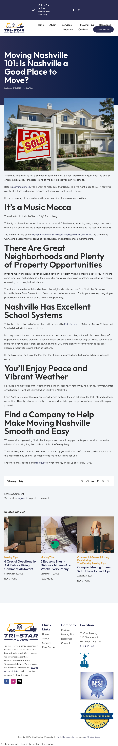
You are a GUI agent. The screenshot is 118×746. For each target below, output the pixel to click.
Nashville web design (66, 737)
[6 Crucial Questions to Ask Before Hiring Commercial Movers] (22, 518)
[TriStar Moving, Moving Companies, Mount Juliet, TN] (84, 661)
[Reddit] (87, 481)
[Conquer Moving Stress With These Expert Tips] (95, 518)
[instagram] (79, 10)
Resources (66, 638)
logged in (23, 497)
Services (46, 642)
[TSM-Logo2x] (14, 23)
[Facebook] (77, 481)
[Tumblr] (97, 481)
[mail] (84, 10)
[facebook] (74, 10)
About (45, 638)
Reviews (65, 629)
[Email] (108, 481)
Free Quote (48, 647)
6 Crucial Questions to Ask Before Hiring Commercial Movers (20, 565)
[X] (82, 481)
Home (45, 634)
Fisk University (72, 324)
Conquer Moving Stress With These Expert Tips (94, 569)
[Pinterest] (103, 481)
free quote (41, 462)
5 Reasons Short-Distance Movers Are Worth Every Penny (56, 565)
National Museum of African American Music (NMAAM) (61, 234)
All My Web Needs (92, 737)
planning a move (21, 186)
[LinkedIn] (92, 481)
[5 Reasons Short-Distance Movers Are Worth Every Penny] (59, 518)
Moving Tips (28, 88)
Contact (65, 643)
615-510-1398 (87, 645)
